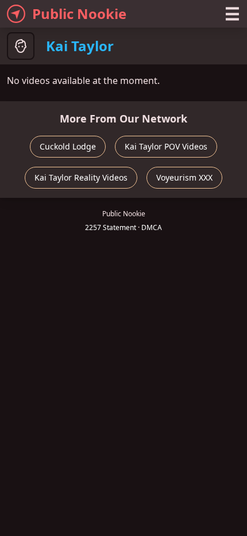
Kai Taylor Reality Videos (81, 177)
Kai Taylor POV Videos (166, 146)
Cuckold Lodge (68, 146)
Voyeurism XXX (184, 177)
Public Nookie (79, 13)
